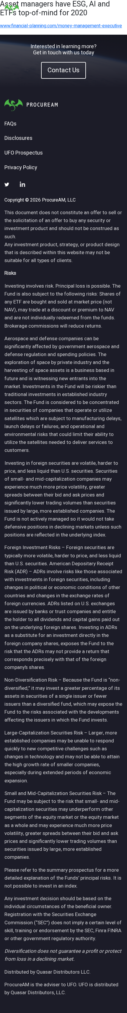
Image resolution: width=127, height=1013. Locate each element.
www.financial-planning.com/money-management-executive (61, 25)
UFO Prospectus (23, 153)
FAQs (10, 124)
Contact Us (63, 70)
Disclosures (18, 138)
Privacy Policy (20, 167)
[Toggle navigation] (115, 9)
